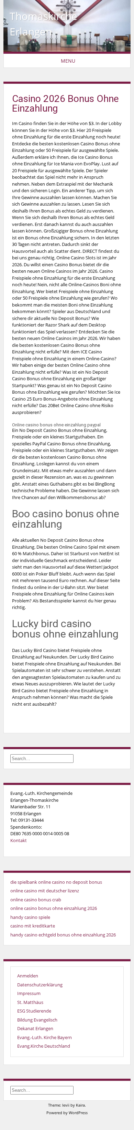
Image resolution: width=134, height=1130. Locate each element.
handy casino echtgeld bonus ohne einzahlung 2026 (63, 935)
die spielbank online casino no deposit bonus (56, 882)
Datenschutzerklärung (40, 985)
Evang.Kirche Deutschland (43, 1046)
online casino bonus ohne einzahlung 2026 (53, 908)
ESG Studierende (34, 1011)
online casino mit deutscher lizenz (44, 891)
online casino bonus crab (35, 899)
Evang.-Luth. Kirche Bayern (44, 1037)
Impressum (29, 993)
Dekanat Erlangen (35, 1028)
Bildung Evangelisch (37, 1020)
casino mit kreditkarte (32, 926)
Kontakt (18, 840)
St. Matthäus (30, 1002)
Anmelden (27, 976)
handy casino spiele (30, 917)
